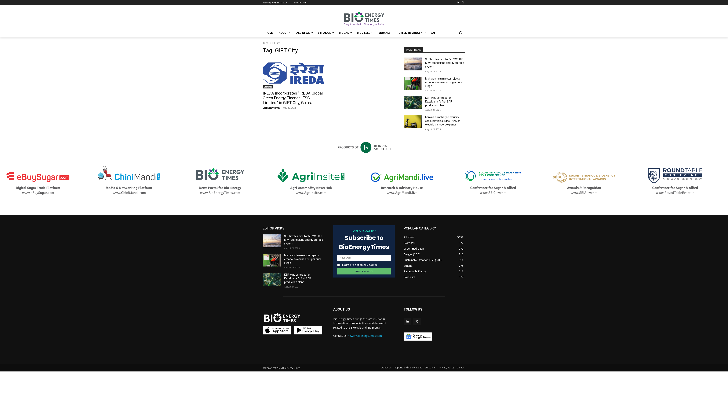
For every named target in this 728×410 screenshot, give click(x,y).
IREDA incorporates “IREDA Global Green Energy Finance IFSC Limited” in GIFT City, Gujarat (293, 98)
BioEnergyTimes (271, 107)
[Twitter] (463, 3)
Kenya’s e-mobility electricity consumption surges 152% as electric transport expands (442, 121)
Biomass (268, 86)
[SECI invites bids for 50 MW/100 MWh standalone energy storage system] (413, 64)
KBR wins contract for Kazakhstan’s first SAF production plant (438, 101)
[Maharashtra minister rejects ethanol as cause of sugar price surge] (413, 83)
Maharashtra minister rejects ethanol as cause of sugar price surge (444, 82)
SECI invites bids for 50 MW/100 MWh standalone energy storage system (444, 63)
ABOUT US (341, 309)
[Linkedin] (458, 3)
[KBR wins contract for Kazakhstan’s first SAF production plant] (413, 102)
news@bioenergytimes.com (365, 335)
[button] (460, 32)
